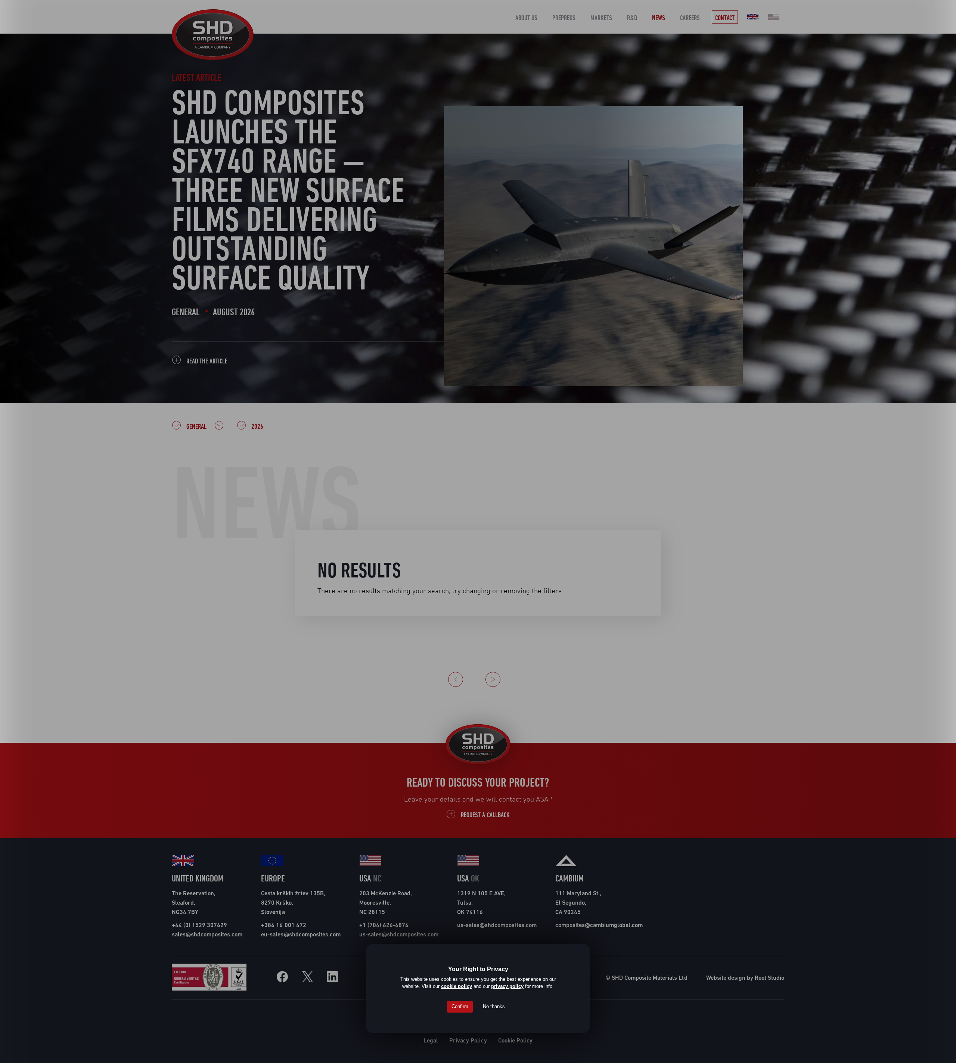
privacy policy (507, 986)
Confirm (459, 1006)
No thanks (494, 1006)
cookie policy (456, 986)
